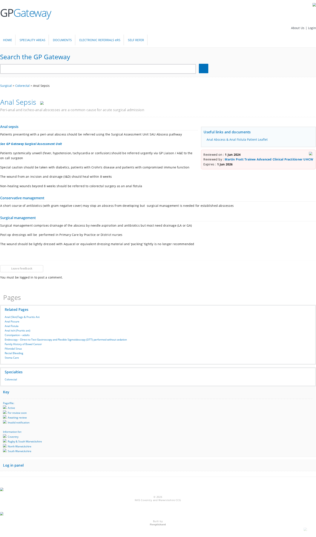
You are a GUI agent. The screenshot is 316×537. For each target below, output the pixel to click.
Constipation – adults (17, 335)
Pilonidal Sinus (13, 348)
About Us (298, 28)
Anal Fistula (11, 326)
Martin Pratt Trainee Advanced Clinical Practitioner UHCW (269, 159)
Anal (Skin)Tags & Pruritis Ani (22, 317)
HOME (7, 40)
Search (204, 68)
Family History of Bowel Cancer (23, 344)
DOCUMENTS (62, 40)
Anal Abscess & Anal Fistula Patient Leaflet (237, 139)
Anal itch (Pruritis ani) (17, 330)
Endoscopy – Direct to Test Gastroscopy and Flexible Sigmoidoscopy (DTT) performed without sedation (66, 339)
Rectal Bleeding (14, 353)
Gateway (25, 12)
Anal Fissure (12, 321)
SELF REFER (136, 40)
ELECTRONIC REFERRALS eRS (99, 40)
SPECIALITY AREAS (32, 40)
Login (312, 28)
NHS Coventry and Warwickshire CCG (158, 500)
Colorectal (11, 379)
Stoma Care (12, 358)
